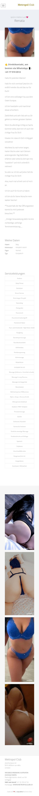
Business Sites (24, 791)
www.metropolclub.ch (23, 785)
